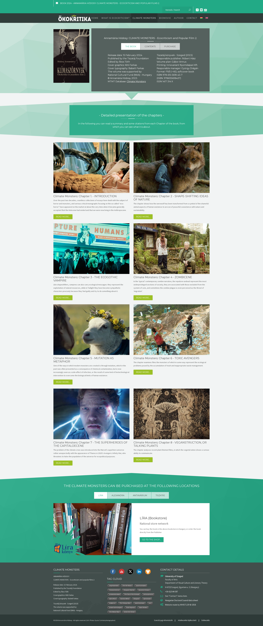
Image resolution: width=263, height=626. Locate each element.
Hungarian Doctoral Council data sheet (181, 600)
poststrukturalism (114, 594)
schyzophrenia (148, 594)
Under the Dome (129, 612)
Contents (150, 46)
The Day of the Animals (132, 594)
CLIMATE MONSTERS (144, 18)
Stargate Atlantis (129, 590)
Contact (192, 18)
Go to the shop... (151, 539)
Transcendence (114, 590)
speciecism (147, 599)
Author (179, 18)
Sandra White (125, 599)
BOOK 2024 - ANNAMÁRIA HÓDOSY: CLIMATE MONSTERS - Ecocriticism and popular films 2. (110, 3)
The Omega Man (125, 603)
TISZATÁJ (160, 495)
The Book (130, 46)
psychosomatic (139, 603)
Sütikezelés (205, 620)
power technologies (115, 607)
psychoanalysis (141, 585)
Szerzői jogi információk (163, 620)
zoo (150, 603)
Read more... (63, 217)
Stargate (136, 599)
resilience (112, 603)
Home (94, 18)
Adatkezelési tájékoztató (187, 620)
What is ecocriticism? (115, 18)
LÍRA (100, 495)
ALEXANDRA (118, 495)
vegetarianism (113, 585)
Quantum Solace (144, 590)
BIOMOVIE (165, 18)
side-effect (112, 599)
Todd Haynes (130, 607)
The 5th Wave (127, 585)
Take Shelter (143, 607)
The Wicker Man (114, 612)
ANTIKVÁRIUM (140, 495)
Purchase (170, 46)
